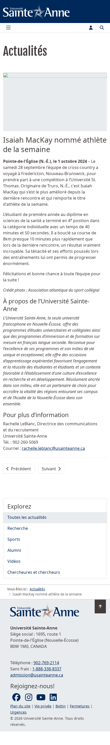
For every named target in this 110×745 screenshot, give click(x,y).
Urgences (18, 712)
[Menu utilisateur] (91, 27)
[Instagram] (29, 697)
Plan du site (20, 706)
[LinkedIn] (53, 697)
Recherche (17, 528)
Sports (13, 539)
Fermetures (80, 706)
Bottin (61, 706)
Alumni (14, 550)
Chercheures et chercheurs (33, 572)
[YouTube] (41, 697)
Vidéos (13, 561)
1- (46, 669)
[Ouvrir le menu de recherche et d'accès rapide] (102, 27)
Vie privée (43, 706)
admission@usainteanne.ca (36, 675)
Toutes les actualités (27, 517)
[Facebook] (16, 697)
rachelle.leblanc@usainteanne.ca (53, 448)
